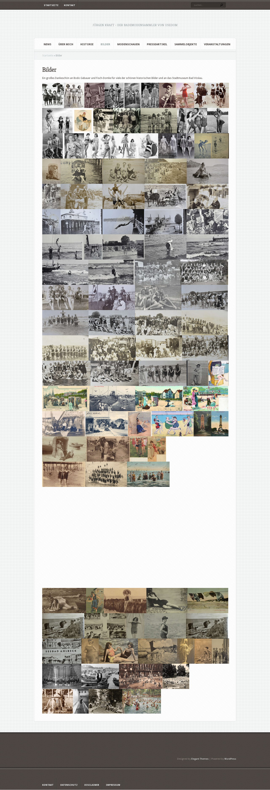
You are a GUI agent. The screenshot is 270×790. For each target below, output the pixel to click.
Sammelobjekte (185, 44)
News (47, 44)
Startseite (51, 5)
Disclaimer (91, 785)
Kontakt (69, 5)
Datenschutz (69, 785)
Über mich (65, 44)
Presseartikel (157, 44)
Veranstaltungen (217, 44)
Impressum (113, 785)
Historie (86, 44)
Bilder (105, 44)
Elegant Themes (200, 759)
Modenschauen (128, 44)
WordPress (230, 759)
